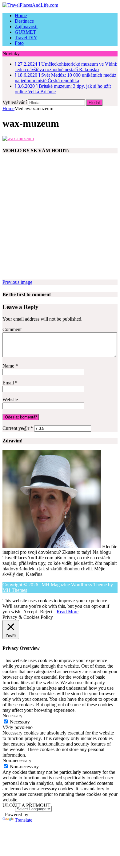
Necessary (20, 721)
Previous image (17, 282)
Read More (67, 611)
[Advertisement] (60, 220)
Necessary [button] (12, 715)
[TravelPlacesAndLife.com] (60, 5)
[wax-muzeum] (18, 138)
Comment (12, 329)
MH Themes (14, 590)
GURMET (25, 32)
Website (10, 399)
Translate (23, 820)
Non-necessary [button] (16, 760)
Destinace (24, 21)
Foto (19, 43)
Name (8, 365)
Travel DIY (26, 37)
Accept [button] (30, 611)
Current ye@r (17, 428)
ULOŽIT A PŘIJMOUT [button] (26, 805)
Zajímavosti (26, 26)
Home (21, 15)
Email (8, 382)
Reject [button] (46, 611)
